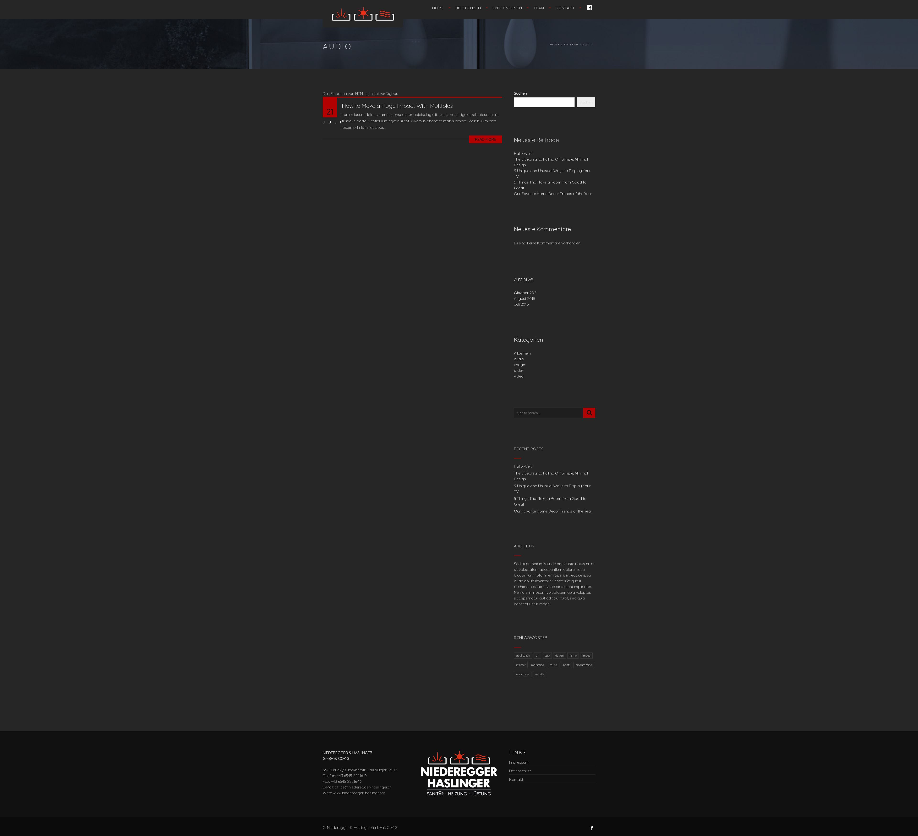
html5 (573, 655)
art (537, 655)
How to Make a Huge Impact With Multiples (397, 105)
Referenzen (468, 7)
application (523, 655)
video (519, 376)
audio (519, 358)
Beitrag (571, 44)
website (539, 674)
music (553, 665)
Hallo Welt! (523, 153)
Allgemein (522, 353)
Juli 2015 (521, 304)
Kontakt (565, 7)
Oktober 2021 (526, 292)
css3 (547, 655)
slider (518, 370)
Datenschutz (520, 770)
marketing (537, 665)
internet (520, 665)
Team (539, 7)
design (559, 655)
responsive (522, 674)
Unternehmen (507, 7)
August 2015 (524, 298)
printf (566, 665)
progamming (583, 665)
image (519, 364)
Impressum (519, 762)
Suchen (520, 93)
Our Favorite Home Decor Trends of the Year (553, 193)
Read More (485, 139)
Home (438, 7)
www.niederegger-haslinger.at (359, 792)
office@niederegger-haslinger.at (363, 787)
